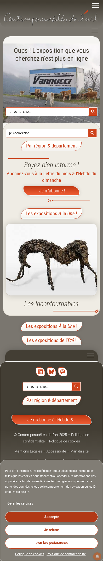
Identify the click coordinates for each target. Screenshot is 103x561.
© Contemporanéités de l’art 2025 (41, 435)
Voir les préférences (51, 543)
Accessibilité (56, 451)
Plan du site (79, 451)
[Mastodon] (62, 371)
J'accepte (51, 517)
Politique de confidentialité (66, 554)
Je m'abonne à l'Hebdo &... (52, 420)
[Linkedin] (40, 371)
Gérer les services (20, 503)
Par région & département (51, 400)
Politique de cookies (29, 554)
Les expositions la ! (51, 213)
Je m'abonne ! (52, 191)
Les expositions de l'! (51, 340)
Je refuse (51, 530)
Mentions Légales (28, 451)
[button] (96, 6)
